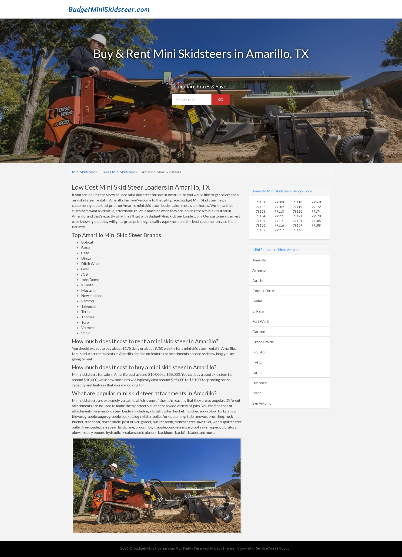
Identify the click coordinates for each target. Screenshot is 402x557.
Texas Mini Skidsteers (119, 172)
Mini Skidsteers (84, 172)
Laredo (258, 372)
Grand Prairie (263, 341)
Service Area (266, 548)
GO (221, 99)
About (284, 548)
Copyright (245, 548)
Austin (257, 280)
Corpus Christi (263, 290)
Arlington (260, 270)
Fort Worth (261, 321)
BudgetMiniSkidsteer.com (109, 9)
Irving (257, 362)
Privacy (216, 548)
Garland (258, 331)
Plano (256, 393)
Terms (230, 548)
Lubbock (259, 382)
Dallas (257, 301)
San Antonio (261, 403)
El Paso (258, 311)
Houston (259, 352)
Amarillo (259, 260)
